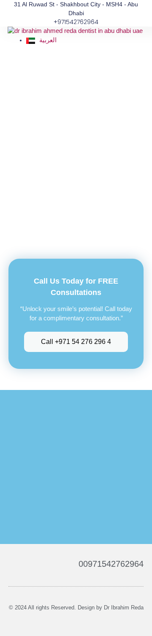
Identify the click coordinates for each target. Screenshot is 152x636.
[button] (138, 45)
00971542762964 (111, 563)
